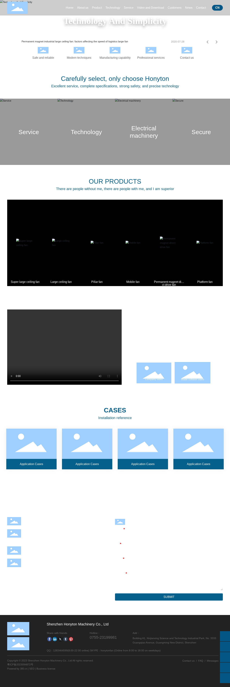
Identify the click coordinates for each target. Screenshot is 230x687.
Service (29, 132)
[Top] (225, 678)
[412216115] (225, 668)
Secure (201, 132)
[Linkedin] (55, 639)
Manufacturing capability (115, 57)
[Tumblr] (65, 639)
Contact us (187, 57)
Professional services (151, 57)
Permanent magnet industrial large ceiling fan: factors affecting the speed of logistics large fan (75, 41)
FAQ (200, 660)
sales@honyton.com (40, 553)
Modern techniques (79, 57)
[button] (207, 42)
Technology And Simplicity (115, 21)
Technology (86, 132)
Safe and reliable (43, 57)
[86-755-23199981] (225, 647)
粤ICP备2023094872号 (20, 664)
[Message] (225, 636)
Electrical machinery (143, 132)
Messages (212, 660)
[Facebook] (49, 639)
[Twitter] (60, 639)
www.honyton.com (38, 565)
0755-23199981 (37, 524)
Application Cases (31, 448)
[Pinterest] (71, 639)
